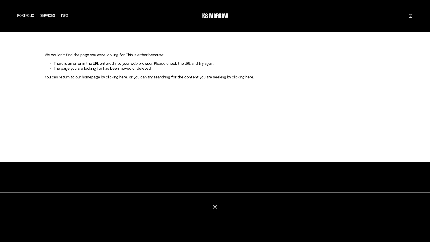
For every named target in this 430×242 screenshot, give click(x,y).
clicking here (116, 77)
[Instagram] (410, 16)
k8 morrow (215, 16)
